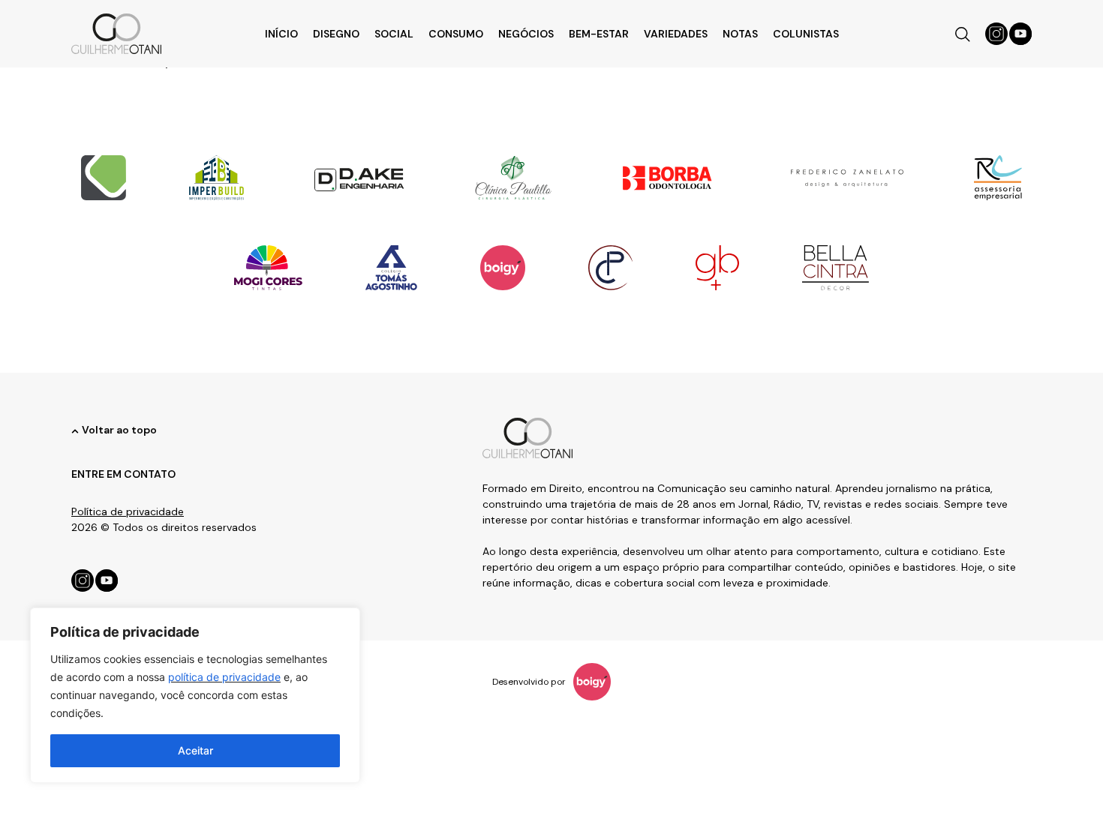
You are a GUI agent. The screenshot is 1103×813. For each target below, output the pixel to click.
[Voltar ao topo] (75, 431)
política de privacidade (224, 676)
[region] (195, 695)
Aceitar (195, 750)
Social (393, 33)
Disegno (336, 33)
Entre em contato (123, 474)
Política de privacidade (127, 511)
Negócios (526, 33)
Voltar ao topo (119, 429)
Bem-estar (599, 33)
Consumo (455, 33)
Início (281, 33)
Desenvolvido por (529, 682)
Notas (740, 33)
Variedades (676, 33)
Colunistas (806, 33)
